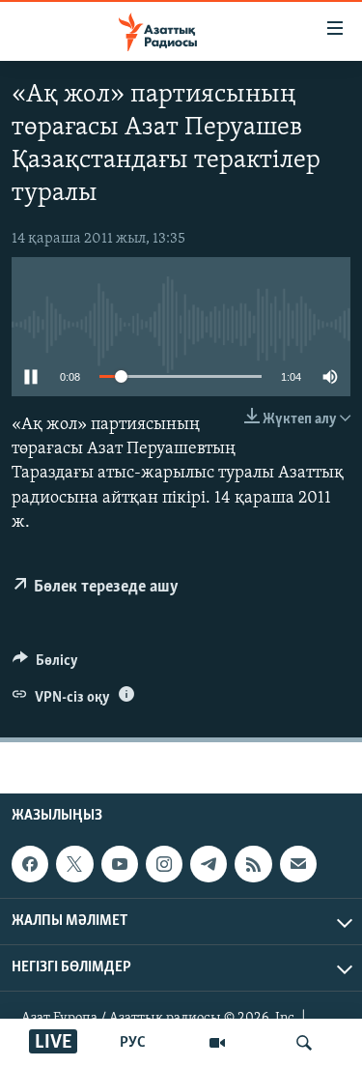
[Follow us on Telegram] (208, 864)
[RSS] (253, 864)
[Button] (45, 665)
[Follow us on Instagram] (164, 864)
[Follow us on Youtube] (119, 864)
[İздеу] (304, 1043)
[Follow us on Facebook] (30, 864)
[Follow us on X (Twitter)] (74, 864)
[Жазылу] (298, 864)
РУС (133, 1043)
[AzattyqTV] (217, 1043)
